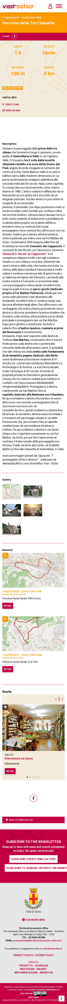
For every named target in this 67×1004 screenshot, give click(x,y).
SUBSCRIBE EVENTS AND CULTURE (33, 859)
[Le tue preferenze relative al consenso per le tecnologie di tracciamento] (62, 999)
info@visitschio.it (52, 948)
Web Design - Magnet (33, 969)
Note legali (33, 997)
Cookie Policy (44, 955)
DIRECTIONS (12, 104)
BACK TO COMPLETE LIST (21, 820)
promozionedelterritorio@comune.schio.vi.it (37, 940)
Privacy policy (23, 955)
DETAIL (8, 606)
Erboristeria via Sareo (19, 758)
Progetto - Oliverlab (33, 965)
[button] (27, 777)
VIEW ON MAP (13, 110)
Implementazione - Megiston (33, 972)
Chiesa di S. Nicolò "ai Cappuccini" (24, 254)
